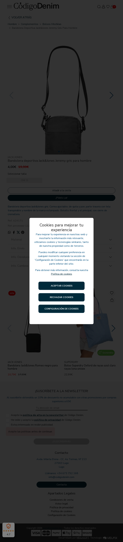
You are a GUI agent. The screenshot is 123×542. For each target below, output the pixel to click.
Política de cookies (61, 274)
